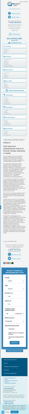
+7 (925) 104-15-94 (8, 403)
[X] (12, 263)
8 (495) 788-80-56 (14, 250)
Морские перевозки (10, 117)
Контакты (6, 370)
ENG (13, 30)
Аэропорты (8, 46)
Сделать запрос (15, 17)
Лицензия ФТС (14, 40)
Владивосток (6, 76)
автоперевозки (9, 107)
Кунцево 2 (6, 86)
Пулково (5, 52)
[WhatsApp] (10, 263)
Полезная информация (10, 373)
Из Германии (6, 99)
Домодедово (6, 49)
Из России (6, 101)
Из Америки (6, 100)
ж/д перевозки (9, 128)
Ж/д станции (9, 81)
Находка (5, 77)
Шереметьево (6, 50)
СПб (5, 73)
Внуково (5, 51)
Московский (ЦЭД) (7, 65)
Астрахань (6, 75)
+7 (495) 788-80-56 (14, 22)
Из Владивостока (7, 102)
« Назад (5, 241)
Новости (10, 139)
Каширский (6, 61)
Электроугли (6, 87)
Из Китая (6, 98)
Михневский (6, 62)
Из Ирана (6, 112)
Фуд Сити (6, 60)
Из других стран (7, 103)
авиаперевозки (9, 95)
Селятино (6, 85)
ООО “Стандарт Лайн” (14, 38)
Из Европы (6, 110)
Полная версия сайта (14, 8)
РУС (16, 30)
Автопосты (8, 56)
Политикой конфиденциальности (18, 409)
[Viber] (8, 263)
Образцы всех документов (11, 366)
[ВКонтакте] (4, 263)
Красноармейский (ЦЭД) (8, 66)
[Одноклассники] (6, 263)
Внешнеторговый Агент (10, 359)
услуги (6, 363)
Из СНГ (5, 111)
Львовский (6, 63)
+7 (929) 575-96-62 (8, 402)
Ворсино (5, 84)
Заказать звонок (16, 13)
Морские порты (9, 69)
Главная (5, 139)
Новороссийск (6, 72)
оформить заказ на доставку (14, 350)
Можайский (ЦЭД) (7, 59)
